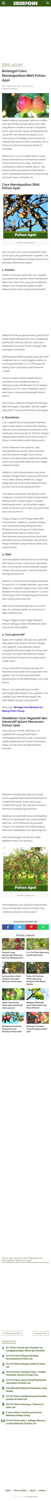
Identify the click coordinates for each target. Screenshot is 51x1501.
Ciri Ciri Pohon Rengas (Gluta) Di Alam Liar (25, 1365)
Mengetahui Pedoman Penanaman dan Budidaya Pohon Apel (12, 1029)
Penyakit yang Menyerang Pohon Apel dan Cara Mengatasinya (12, 955)
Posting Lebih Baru (12, 1333)
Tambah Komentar (9, 89)
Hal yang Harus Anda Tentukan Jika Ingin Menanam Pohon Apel (11, 979)
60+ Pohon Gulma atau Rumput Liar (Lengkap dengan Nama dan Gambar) (25, 1349)
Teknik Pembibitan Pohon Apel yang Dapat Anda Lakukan (12, 1005)
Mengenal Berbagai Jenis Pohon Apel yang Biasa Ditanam (36, 1005)
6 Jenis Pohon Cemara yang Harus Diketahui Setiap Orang (24, 1414)
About (32, 1490)
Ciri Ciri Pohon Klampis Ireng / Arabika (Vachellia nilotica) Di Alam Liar (26, 1373)
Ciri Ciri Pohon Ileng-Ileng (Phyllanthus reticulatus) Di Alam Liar (26, 1381)
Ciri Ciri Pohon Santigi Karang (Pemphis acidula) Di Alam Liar (26, 1397)
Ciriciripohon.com (31, 1497)
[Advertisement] (25, 34)
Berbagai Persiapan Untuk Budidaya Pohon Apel (36, 1029)
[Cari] (48, 2)
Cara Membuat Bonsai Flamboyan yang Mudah (26, 1389)
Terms (8, 1490)
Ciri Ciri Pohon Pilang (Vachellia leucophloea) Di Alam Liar (22, 1357)
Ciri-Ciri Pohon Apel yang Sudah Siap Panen (37, 953)
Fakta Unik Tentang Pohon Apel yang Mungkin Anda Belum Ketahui (36, 980)
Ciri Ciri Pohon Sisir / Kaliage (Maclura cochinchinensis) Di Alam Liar (26, 1422)
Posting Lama (41, 1333)
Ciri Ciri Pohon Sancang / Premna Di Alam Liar (25, 1406)
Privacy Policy (20, 1490)
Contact (42, 1490)
